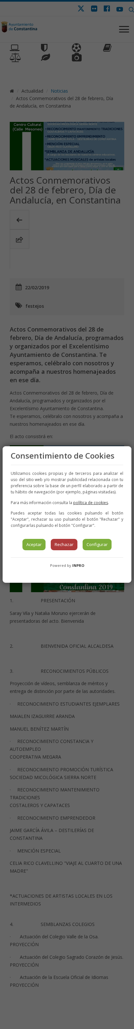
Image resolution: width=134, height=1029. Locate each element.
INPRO (78, 565)
